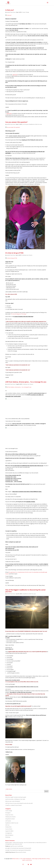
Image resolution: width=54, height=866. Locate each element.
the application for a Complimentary (17, 572)
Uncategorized (8, 833)
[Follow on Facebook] (23, 864)
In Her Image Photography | (26, 858)
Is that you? (9, 10)
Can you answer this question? (16, 122)
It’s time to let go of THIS (14, 253)
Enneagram (7, 812)
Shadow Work (8, 827)
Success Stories (8, 829)
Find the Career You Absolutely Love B (33, 572)
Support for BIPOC (9, 831)
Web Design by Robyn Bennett (39, 858)
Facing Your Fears (9, 814)
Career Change (25, 12)
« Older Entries (8, 789)
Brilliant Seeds (15, 858)
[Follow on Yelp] (26, 864)
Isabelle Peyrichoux (11, 12)
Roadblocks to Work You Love (35, 124)
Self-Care (7, 825)
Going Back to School (10, 818)
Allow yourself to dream (21, 852)
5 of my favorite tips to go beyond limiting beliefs (20, 848)
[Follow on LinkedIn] (28, 864)
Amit (6, 850)
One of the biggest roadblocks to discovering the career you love (25, 590)
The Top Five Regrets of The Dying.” (19, 314)
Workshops (7, 837)
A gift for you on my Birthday (16, 846)
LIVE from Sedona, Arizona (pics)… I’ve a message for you (25, 382)
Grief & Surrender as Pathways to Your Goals (15, 799)
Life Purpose (26, 124)
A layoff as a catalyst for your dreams (13, 805)
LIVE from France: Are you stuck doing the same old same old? (19, 803)
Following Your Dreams (27, 255)
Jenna (6, 848)
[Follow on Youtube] (31, 864)
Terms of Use (29, 860)
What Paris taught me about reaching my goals (15, 797)
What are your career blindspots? (12, 801)
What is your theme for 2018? (15, 844)
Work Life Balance (9, 835)
